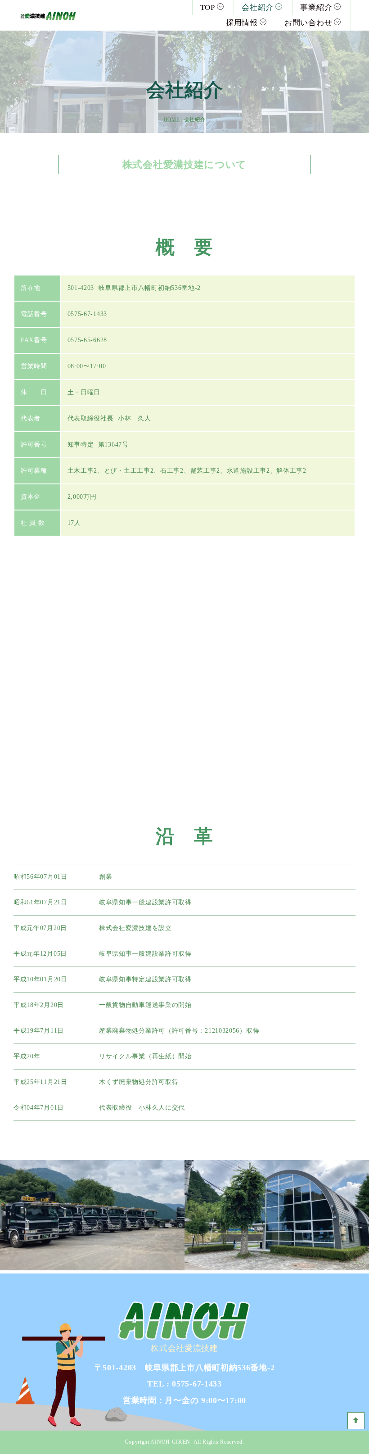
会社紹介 (258, 7)
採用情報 (242, 22)
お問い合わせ (308, 22)
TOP (207, 7)
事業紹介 (316, 7)
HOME (172, 119)
